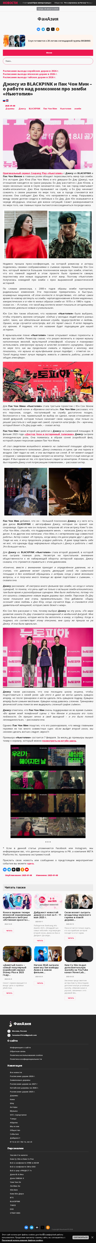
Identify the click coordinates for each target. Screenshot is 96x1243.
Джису (22, 108)
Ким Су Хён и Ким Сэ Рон (22, 1159)
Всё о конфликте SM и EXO (23, 1166)
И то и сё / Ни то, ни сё (21, 1142)
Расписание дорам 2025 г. (22, 1091)
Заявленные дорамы (20, 1080)
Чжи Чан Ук (15, 1182)
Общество (15, 1130)
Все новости (16, 1072)
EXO (12, 1209)
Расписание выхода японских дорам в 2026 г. (30, 74)
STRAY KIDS (15, 1213)
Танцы (13, 1118)
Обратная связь (18, 1051)
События (14, 1134)
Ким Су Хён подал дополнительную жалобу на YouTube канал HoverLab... (76, 968)
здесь (30, 863)
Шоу (12, 1103)
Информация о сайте (20, 1047)
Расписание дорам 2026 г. (22, 1076)
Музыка (14, 1111)
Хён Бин (14, 1190)
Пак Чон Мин (50, 108)
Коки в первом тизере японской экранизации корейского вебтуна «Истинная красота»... (17, 916)
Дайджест (15, 1138)
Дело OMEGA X (17, 1178)
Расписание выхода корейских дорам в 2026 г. (31, 70)
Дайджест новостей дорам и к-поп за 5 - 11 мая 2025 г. (47, 915)
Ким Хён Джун (17, 1193)
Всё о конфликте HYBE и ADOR (24, 1163)
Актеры (13, 1107)
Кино (12, 1099)
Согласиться (81, 1237)
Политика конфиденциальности (26, 1059)
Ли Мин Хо (15, 1186)
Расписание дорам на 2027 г (23, 1084)
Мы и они (14, 1126)
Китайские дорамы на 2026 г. (24, 1088)
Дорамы (10, 108)
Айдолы (14, 1122)
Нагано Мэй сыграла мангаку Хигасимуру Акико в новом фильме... (46, 968)
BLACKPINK (34, 108)
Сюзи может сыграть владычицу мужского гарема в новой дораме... (77, 916)
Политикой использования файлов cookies (22, 1240)
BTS (12, 1197)
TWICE (13, 1205)
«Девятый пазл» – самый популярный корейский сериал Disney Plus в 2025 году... (14, 969)
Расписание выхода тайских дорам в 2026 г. (29, 77)
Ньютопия (65, 108)
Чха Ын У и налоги (19, 1155)
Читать (9, 931)
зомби (77, 108)
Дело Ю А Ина (17, 1174)
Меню (49, 53)
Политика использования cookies (26, 1055)
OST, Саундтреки (18, 1115)
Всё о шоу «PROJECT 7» (21, 1170)
